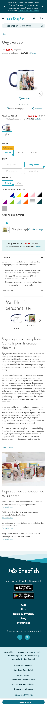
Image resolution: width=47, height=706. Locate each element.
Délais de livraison (23, 613)
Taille (5, 143)
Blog (23, 618)
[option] (7, 129)
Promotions (23, 622)
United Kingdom (15, 656)
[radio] (4, 220)
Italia (38, 652)
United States (31, 656)
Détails (33, 53)
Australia (16, 659)
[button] (3, 19)
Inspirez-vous (7, 447)
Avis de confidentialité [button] (23, 670)
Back (5, 34)
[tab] (19, 104)
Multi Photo (30, 326)
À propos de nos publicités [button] (23, 684)
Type (4, 159)
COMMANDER (23, 702)
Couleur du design (13, 215)
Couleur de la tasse (13, 189)
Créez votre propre (17, 327)
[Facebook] (21, 636)
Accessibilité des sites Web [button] (23, 679)
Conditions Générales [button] (23, 665)
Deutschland (10, 652)
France (21, 652)
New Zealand (29, 659)
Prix (23, 609)
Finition (6, 177)
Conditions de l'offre (28, 10)
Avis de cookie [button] (23, 675)
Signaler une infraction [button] (23, 689)
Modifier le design (35, 229)
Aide (23, 604)
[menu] (36, 108)
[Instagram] (28, 636)
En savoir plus (7, 507)
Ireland (30, 652)
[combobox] (23, 25)
